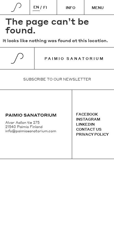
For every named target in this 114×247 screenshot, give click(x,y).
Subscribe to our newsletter (57, 79)
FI (45, 7)
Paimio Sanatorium (74, 58)
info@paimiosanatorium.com (30, 131)
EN (36, 7)
